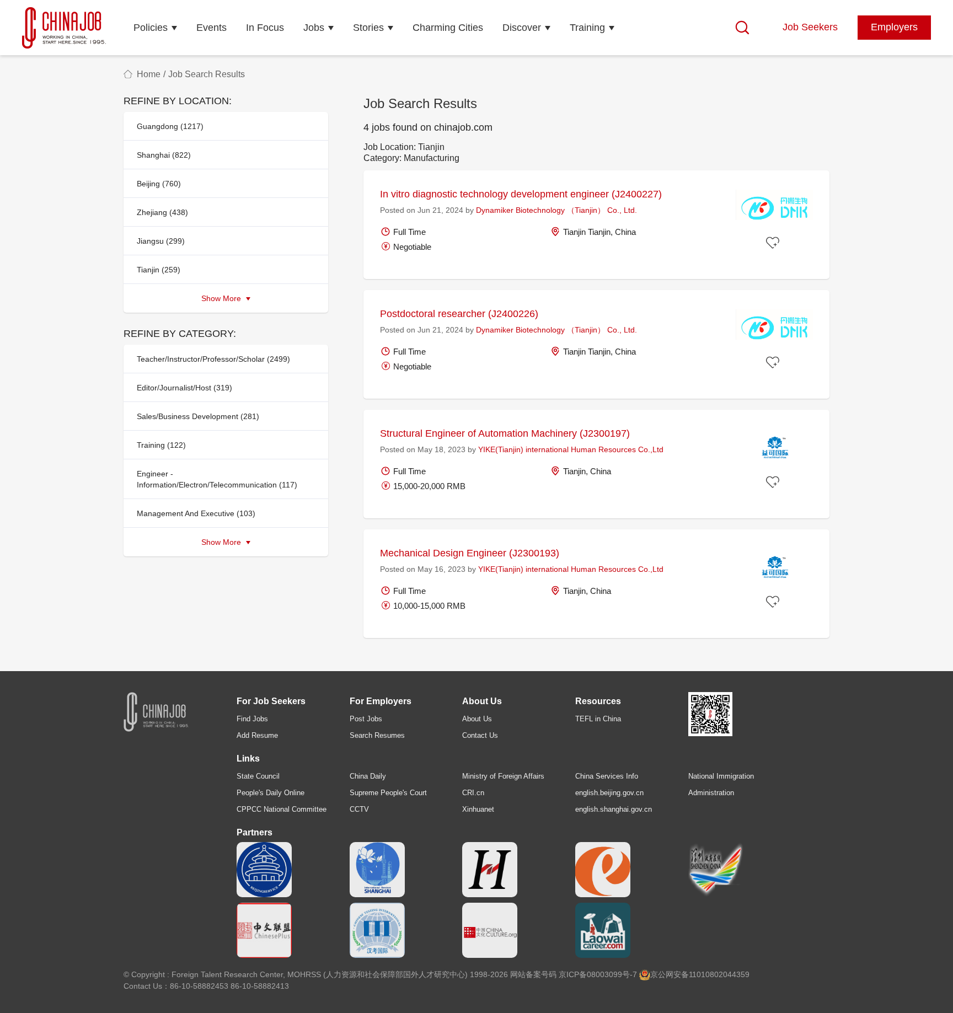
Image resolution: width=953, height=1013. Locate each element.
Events (211, 27)
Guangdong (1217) (170, 126)
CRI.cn (473, 793)
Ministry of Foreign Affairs (503, 776)
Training (587, 27)
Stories (368, 27)
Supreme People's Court (388, 793)
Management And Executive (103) (196, 513)
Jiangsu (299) (161, 241)
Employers (894, 27)
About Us (477, 719)
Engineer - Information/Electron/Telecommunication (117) (217, 479)
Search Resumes (377, 735)
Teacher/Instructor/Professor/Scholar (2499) (213, 359)
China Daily (368, 776)
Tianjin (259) (158, 269)
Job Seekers (810, 27)
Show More (222, 298)
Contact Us (480, 735)
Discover (521, 27)
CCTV (359, 809)
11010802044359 (719, 974)
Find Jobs (252, 719)
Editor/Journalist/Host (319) (184, 387)
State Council (258, 776)
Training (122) (161, 445)
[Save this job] (774, 243)
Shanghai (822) (164, 155)
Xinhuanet (478, 809)
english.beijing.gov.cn (609, 793)
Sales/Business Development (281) (198, 416)
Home (148, 74)
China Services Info (606, 776)
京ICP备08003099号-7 (598, 974)
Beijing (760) (159, 183)
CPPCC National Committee (281, 809)
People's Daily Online (270, 793)
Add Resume (257, 735)
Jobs (313, 27)
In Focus (265, 27)
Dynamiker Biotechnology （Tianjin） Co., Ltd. (556, 210)
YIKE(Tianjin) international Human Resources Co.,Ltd (570, 449)
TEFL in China (598, 719)
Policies (150, 27)
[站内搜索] (742, 27)
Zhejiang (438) (162, 212)
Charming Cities (448, 27)
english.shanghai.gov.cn (613, 809)
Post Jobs (366, 719)
